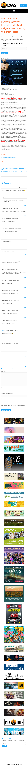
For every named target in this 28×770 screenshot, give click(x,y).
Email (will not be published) (7, 393)
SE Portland (7, 157)
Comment (3, 371)
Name (2, 387)
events (11, 157)
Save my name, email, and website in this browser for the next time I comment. (13, 406)
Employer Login (24, 2)
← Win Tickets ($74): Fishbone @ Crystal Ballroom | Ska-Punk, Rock (13, 169)
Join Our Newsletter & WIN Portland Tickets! (12, 45)
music (14, 157)
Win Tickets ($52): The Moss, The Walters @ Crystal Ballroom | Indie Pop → (14, 172)
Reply (25, 193)
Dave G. (4, 360)
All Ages (3, 157)
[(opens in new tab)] (14, 420)
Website (3, 398)
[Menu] (14, 11)
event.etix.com (9, 91)
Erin (3, 330)
